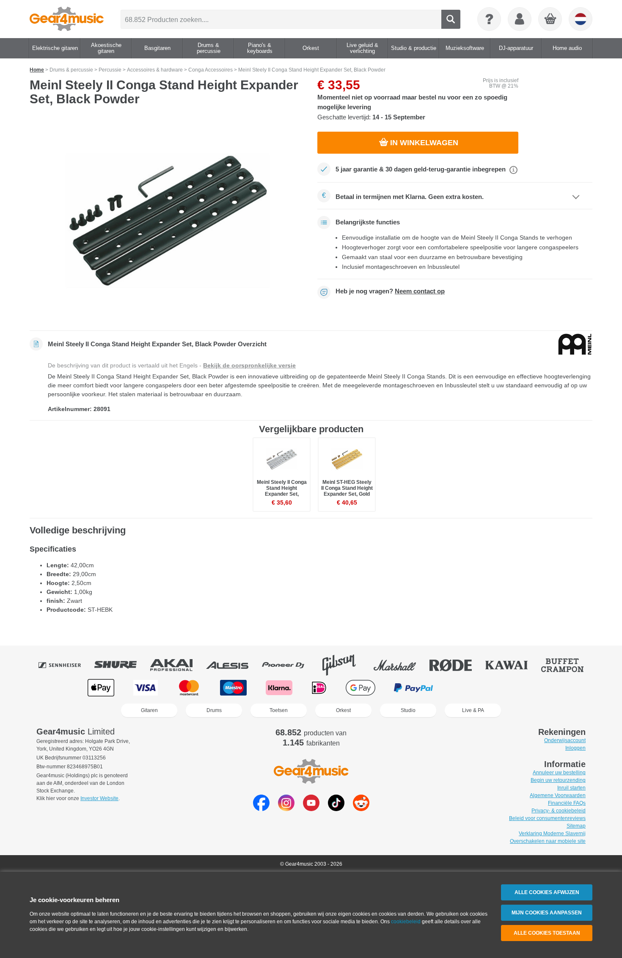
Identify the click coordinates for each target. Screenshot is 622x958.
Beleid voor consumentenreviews (547, 818)
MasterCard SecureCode (469, 688)
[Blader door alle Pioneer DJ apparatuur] (289, 665)
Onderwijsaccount (565, 740)
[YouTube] (311, 808)
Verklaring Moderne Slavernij (552, 834)
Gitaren (149, 710)
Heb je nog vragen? (390, 291)
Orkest (343, 710)
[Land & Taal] (580, 19)
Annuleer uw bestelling (559, 773)
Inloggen (575, 748)
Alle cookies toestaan (547, 933)
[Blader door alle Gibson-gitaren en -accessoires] (345, 665)
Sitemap (576, 826)
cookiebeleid (406, 922)
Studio (408, 710)
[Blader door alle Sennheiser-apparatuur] (66, 665)
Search (450, 19)
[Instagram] (286, 808)
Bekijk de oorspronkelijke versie (249, 365)
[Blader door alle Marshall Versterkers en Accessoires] (401, 665)
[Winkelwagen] (550, 19)
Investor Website (99, 798)
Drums (214, 710)
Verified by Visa (520, 688)
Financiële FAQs (567, 803)
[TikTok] (336, 808)
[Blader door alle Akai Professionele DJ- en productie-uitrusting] (177, 665)
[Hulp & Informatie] (489, 19)
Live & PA (473, 710)
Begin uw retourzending (558, 780)
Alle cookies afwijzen (547, 892)
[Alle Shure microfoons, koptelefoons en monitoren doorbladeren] (121, 665)
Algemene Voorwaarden (558, 795)
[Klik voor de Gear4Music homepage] (67, 19)
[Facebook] (261, 808)
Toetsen (279, 710)
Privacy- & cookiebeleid (558, 811)
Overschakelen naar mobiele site (548, 841)
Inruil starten (571, 788)
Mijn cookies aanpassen (547, 913)
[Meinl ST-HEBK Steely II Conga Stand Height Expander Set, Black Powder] (167, 221)
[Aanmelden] (519, 19)
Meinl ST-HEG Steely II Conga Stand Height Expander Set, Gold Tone (347, 491)
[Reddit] (361, 808)
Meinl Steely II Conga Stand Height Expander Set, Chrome (282, 491)
